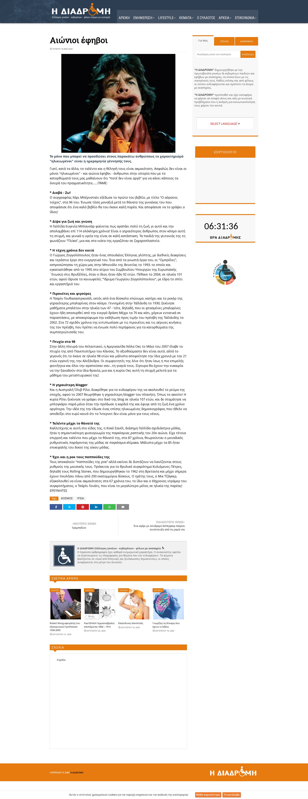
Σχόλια (224, 41)
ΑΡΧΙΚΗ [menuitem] (124, 18)
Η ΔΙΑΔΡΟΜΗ (76, 772)
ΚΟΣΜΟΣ (67, 498)
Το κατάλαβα (232, 794)
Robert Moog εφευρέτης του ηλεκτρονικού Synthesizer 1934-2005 (65, 627)
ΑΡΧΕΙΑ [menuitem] (224, 18)
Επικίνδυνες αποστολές (130, 623)
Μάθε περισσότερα (208, 794)
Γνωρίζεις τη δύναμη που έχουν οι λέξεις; (166, 625)
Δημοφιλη (246, 41)
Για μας (203, 40)
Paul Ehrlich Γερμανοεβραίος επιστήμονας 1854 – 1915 (99, 625)
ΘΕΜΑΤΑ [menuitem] (185, 18)
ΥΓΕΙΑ (80, 498)
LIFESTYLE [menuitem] (165, 18)
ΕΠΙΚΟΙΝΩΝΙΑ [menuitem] (244, 18)
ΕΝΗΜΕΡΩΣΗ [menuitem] (142, 18)
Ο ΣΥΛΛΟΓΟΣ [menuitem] (206, 18)
